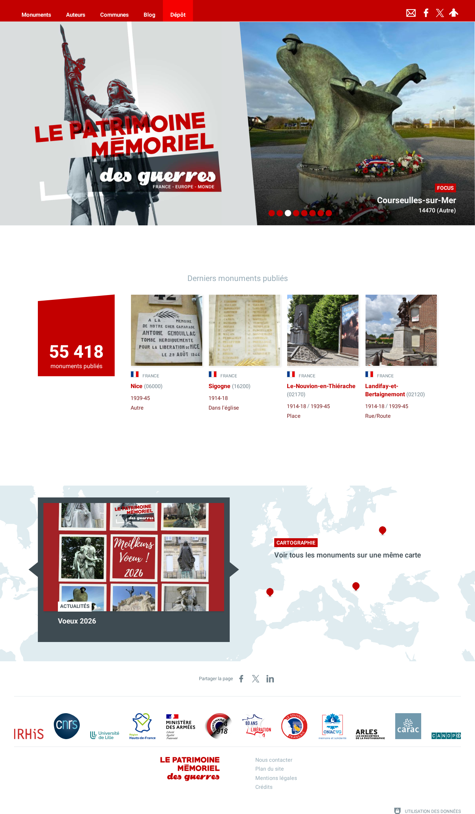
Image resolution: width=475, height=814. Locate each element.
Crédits (263, 787)
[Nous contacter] (411, 10)
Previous (33, 569)
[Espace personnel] (454, 10)
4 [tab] (294, 213)
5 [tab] (302, 213)
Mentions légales (276, 778)
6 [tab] (310, 213)
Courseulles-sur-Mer (416, 200)
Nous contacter (273, 760)
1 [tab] (269, 213)
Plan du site (269, 769)
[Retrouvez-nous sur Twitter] (440, 10)
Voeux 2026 (77, 621)
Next (234, 569)
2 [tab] (278, 213)
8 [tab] (327, 213)
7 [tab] (318, 213)
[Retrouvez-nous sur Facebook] (426, 10)
